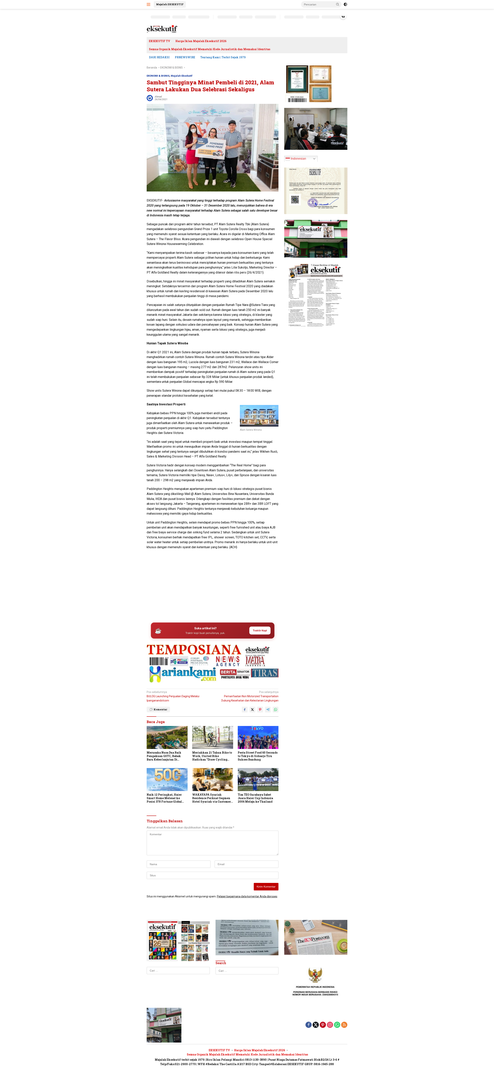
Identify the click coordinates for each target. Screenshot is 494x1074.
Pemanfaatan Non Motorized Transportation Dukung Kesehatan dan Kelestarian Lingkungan (249, 696)
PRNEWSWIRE (185, 57)
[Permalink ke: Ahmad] (150, 97)
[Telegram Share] (268, 709)
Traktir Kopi (260, 630)
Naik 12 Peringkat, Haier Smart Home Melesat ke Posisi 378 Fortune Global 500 (164, 798)
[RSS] (344, 1025)
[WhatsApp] (337, 1025)
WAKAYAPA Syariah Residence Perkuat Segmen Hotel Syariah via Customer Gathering (211, 798)
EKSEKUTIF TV (159, 41)
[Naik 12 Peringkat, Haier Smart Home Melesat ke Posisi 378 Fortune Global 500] (167, 779)
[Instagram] (330, 1025)
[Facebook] (308, 1025)
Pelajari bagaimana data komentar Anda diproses (247, 896)
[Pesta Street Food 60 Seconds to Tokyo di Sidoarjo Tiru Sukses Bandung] (258, 737)
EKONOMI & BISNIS (158, 75)
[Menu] (149, 4)
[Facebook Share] (245, 709)
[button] (338, 4)
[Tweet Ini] (252, 709)
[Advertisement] (212, 589)
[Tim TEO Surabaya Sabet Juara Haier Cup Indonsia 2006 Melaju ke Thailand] (258, 779)
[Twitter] (316, 1025)
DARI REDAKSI (159, 57)
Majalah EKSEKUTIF (170, 4)
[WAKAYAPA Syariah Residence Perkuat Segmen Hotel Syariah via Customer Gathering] (212, 779)
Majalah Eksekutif (181, 75)
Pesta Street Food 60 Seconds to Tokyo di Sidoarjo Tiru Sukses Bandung (257, 756)
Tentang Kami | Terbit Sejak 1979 (223, 57)
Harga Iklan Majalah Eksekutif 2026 (200, 41)
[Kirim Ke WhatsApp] (275, 709)
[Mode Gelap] (345, 4)
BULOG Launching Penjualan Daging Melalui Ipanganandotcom (173, 696)
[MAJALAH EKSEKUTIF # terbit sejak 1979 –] (162, 28)
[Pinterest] (323, 1025)
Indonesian (298, 158)
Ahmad (158, 96)
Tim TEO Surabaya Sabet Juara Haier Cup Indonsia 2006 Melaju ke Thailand (255, 798)
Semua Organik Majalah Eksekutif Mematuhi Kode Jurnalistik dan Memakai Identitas (209, 49)
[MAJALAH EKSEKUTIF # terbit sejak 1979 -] (164, 1024)
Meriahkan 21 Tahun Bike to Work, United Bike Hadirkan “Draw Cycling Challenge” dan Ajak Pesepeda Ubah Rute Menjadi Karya (212, 756)
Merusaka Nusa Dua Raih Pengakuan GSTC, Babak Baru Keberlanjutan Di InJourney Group (164, 756)
